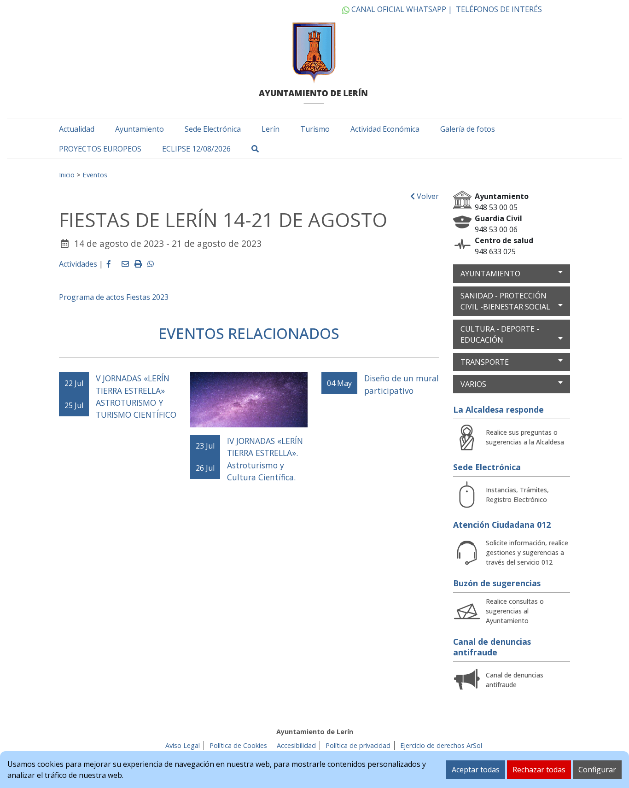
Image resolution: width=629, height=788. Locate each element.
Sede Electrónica (213, 129)
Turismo (315, 129)
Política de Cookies (238, 745)
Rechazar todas (539, 770)
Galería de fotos (467, 129)
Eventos (94, 174)
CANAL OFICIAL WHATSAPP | (400, 9)
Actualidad (76, 129)
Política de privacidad (358, 745)
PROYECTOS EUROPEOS (100, 149)
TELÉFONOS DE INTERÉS (499, 9)
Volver (427, 196)
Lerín (271, 129)
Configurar (597, 770)
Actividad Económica (384, 129)
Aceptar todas (476, 770)
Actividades (78, 264)
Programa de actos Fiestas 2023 (114, 297)
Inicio (67, 174)
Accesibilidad (296, 745)
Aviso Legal (182, 745)
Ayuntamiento (139, 129)
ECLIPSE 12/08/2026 (196, 149)
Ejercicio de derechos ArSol (441, 745)
